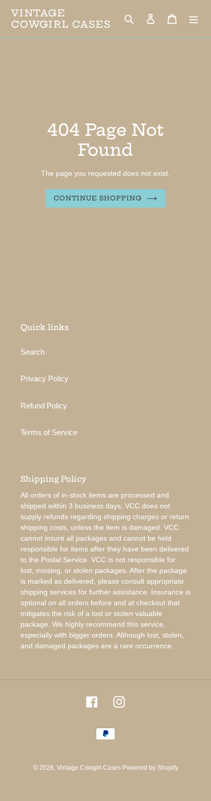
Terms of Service (48, 432)
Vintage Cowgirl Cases (61, 19)
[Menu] (193, 19)
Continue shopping (98, 198)
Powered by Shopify (150, 767)
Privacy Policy (44, 378)
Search (32, 351)
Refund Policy (43, 405)
